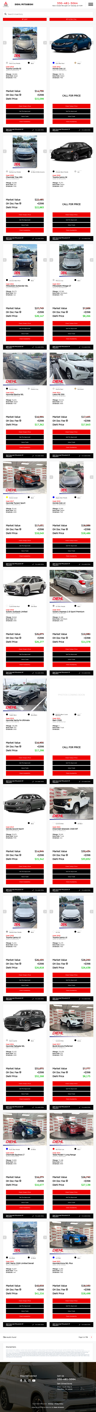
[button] (45, 43)
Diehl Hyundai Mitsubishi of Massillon (14, 130)
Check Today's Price (25, 106)
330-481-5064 (67, 3)
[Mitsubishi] (6, 4)
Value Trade (24, 116)
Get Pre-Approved (24, 111)
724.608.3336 (39, 130)
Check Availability (24, 121)
